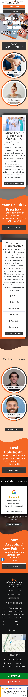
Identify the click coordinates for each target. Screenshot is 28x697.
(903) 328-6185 (14, 11)
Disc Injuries (14, 321)
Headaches (15, 327)
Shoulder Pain (15, 308)
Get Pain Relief (13, 470)
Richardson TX (9, 666)
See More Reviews (14, 524)
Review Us (14, 676)
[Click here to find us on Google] (15, 598)
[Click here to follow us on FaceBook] (9, 598)
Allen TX (8, 660)
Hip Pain (15, 315)
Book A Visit (13, 227)
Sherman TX (21, 666)
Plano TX (8, 663)
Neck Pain (15, 302)
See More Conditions (14, 333)
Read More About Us (14, 429)
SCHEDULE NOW (13, 566)
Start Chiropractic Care (14, 183)
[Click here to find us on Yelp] (18, 598)
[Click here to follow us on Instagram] (12, 598)
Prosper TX (18, 663)
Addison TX (18, 660)
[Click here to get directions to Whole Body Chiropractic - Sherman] (14, 643)
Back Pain (14, 296)
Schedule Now (14, 6)
